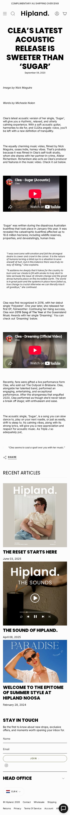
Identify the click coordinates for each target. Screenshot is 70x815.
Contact (27, 802)
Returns (7, 808)
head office (17, 778)
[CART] (65, 14)
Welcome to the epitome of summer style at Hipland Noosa (33, 692)
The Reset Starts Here (30, 552)
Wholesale (39, 802)
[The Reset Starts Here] (35, 515)
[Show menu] (5, 14)
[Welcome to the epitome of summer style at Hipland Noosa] (35, 661)
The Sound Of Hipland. (30, 630)
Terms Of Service (32, 808)
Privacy (17, 808)
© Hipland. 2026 (11, 802)
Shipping (51, 802)
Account (48, 808)
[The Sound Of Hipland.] (35, 594)
